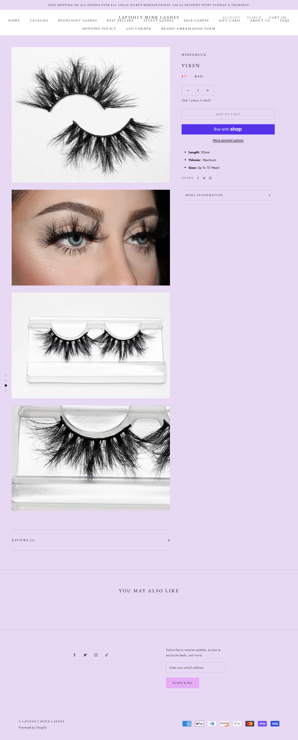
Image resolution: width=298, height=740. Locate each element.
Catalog (39, 20)
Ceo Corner (139, 29)
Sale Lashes (196, 20)
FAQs (284, 20)
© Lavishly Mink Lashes (42, 721)
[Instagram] (96, 654)
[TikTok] (106, 654)
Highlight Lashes (77, 20)
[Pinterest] (210, 178)
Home (14, 20)
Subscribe (183, 683)
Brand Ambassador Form (188, 29)
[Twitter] (204, 178)
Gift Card (229, 20)
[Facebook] (198, 178)
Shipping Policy (99, 29)
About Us (260, 20)
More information (204, 195)
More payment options (228, 140)
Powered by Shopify (33, 727)
